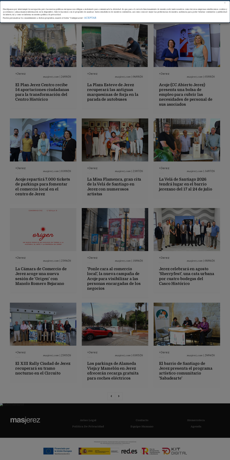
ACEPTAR (90, 17)
